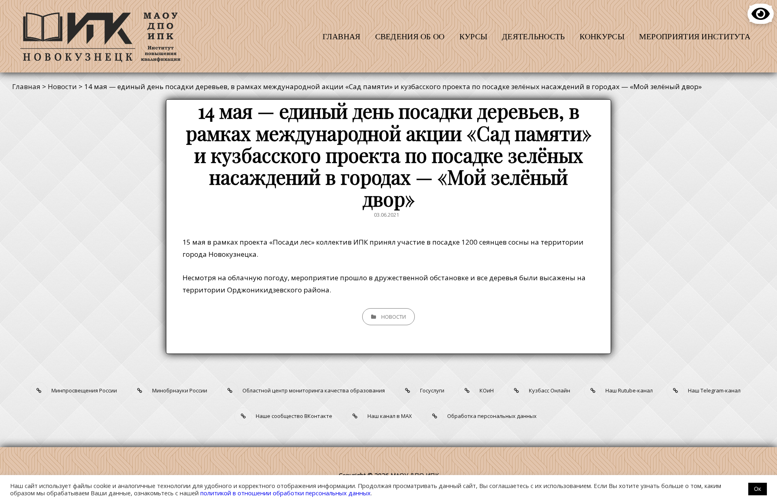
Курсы (473, 36)
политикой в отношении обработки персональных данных (285, 493)
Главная (342, 36)
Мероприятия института (694, 36)
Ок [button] (757, 488)
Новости (393, 316)
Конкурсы (602, 36)
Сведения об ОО (410, 36)
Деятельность (533, 36)
